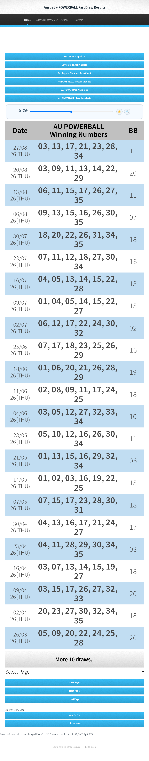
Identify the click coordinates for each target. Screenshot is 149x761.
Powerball (79, 19)
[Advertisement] (58, 41)
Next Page (74, 690)
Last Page (74, 699)
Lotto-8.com (90, 746)
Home (27, 19)
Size (23, 110)
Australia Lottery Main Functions (52, 19)
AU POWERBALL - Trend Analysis (74, 98)
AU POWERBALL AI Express (74, 89)
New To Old (74, 715)
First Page (74, 682)
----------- (94, 19)
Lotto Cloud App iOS (74, 56)
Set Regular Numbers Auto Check (74, 73)
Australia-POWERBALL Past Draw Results (74, 7)
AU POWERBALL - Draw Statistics (74, 81)
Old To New (74, 723)
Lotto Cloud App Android (74, 64)
